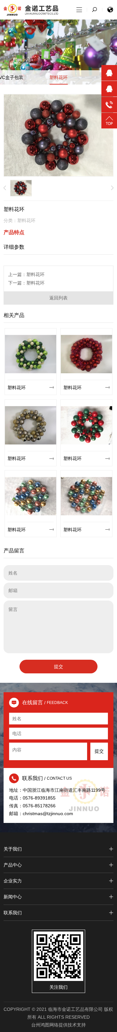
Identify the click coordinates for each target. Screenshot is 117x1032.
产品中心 (13, 864)
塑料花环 (58, 77)
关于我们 (13, 849)
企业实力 (13, 880)
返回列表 (58, 297)
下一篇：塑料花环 (26, 282)
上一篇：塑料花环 (26, 274)
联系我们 (13, 912)
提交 (58, 666)
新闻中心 (13, 896)
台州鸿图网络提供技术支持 (58, 1024)
